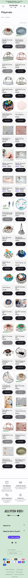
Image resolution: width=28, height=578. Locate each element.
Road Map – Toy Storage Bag (20, 312)
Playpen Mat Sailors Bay (20, 411)
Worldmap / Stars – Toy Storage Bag (7, 362)
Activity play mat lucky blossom (20, 65)
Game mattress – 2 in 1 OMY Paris (7, 411)
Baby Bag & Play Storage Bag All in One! (20, 238)
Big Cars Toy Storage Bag (19, 386)
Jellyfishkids (12, 569)
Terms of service (11, 572)
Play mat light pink (19, 114)
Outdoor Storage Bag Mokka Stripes (7, 115)
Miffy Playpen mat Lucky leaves (6, 139)
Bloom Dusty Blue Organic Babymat (19, 40)
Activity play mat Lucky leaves (20, 90)
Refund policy (19, 572)
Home (2, 17)
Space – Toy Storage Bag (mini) (6, 238)
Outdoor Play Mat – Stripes (6, 263)
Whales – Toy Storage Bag (7, 312)
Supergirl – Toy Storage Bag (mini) (7, 40)
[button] (3, 6)
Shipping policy (9, 574)
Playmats (8, 17)
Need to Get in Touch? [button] (11, 531)
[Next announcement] (25, 2)
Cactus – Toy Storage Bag (19, 337)
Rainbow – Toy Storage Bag (7, 337)
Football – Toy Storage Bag (20, 287)
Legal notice (15, 576)
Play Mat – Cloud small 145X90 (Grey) (20, 164)
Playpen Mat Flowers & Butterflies (20, 436)
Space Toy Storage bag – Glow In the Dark (20, 362)
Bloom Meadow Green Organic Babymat (20, 460)
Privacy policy (19, 569)
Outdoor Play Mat (6, 287)
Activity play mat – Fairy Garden (7, 436)
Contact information (19, 574)
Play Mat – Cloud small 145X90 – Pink (7, 189)
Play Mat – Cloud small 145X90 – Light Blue (20, 189)
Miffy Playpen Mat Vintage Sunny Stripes (7, 460)
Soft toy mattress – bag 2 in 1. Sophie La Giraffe (7, 213)
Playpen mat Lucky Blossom (19, 139)
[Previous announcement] (2, 2)
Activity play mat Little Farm (7, 65)
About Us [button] (6, 526)
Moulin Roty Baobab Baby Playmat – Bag (19, 213)
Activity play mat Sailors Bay (7, 90)
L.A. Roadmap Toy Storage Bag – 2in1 (6, 386)
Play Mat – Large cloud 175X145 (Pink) (7, 164)
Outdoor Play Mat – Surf (20, 262)
